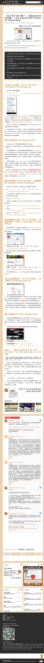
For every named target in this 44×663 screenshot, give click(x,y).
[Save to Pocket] (34, 26)
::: (3, 5)
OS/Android (17, 22)
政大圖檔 (26, 644)
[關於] (12, 578)
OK (41, 661)
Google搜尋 (21, 176)
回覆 (10, 433)
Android (13, 22)
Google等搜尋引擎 (23, 298)
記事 (35, 645)
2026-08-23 (39, 592)
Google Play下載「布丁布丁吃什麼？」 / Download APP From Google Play (23, 53)
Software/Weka (28, 649)
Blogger (41, 644)
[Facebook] (14, 578)
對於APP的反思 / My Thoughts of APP (15, 56)
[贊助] (20, 578)
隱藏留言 (17, 417)
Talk (42, 645)
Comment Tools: (7, 549)
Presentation (12, 649)
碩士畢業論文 (20, 647)
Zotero (34, 647)
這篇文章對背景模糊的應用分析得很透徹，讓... (33, 600)
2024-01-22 (18, 611)
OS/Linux (17, 649)
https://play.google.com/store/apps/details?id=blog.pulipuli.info (23, 524)
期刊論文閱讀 (34, 644)
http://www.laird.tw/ (13, 455)
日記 (5, 644)
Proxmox (30, 647)
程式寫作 (13, 647)
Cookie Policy (34, 661)
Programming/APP (23, 22)
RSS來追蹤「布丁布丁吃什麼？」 (31, 174)
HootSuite (18, 272)
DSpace (38, 645)
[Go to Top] (42, 656)
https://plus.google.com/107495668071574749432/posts (19, 269)
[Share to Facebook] (24, 26)
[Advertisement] (23, 9)
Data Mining (40, 647)
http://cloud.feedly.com (16, 198)
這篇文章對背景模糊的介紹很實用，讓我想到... (33, 605)
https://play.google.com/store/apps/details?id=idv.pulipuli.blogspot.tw (24, 427)
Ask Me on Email (31, 549)
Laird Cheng (11, 436)
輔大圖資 (11, 644)
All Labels (9, 642)
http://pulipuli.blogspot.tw (12, 174)
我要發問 (13, 417)
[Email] (18, 578)
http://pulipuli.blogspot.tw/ (14, 360)
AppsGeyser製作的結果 (23, 116)
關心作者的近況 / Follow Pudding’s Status (16, 72)
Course (22, 649)
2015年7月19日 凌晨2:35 (19, 436)
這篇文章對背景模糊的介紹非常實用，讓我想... (33, 594)
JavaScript (27, 645)
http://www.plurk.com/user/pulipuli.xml (25, 343)
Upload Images (22, 549)
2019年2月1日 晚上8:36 (20, 513)
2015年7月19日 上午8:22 (20, 487)
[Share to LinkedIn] (32, 26)
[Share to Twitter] (30, 26)
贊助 (40, 391)
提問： (7, 618)
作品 (16, 645)
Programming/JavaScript (9, 645)
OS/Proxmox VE (7, 647)
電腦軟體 (19, 644)
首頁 (23, 554)
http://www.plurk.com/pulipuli (21, 341)
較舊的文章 (39, 554)
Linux (31, 645)
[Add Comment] (42, 658)
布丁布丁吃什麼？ (12, 2)
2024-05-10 (18, 597)
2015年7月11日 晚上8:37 (20, 420)
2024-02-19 (18, 601)
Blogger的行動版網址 (19, 118)
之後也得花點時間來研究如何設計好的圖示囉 (21, 122)
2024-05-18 (18, 592)
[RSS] (16, 578)
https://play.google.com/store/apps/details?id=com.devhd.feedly (25, 205)
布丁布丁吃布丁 (12, 389)
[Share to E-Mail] (36, 26)
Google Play (30, 41)
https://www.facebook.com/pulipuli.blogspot (17, 248)
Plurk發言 (8, 274)
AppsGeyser (30, 118)
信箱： (9, 616)
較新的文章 (7, 554)
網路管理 (21, 645)
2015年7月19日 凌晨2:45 (19, 462)
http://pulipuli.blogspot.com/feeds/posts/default (17, 191)
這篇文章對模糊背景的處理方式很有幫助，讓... (33, 611)
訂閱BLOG (35, 391)
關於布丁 (29, 391)
